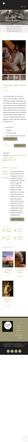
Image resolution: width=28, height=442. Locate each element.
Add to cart (20, 145)
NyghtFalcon (21, 346)
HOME (18, 326)
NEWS (18, 333)
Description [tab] (5, 167)
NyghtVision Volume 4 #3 (20, 272)
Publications (6, 157)
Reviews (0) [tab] (5, 177)
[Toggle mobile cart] (22, 7)
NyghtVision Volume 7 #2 (8, 301)
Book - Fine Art (21, 155)
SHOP (18, 328)
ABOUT (18, 330)
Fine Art (14, 160)
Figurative (8, 160)
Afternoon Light (13, 155)
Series (11, 157)
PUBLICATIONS (18, 335)
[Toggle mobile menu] (25, 7)
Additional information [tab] (5, 173)
